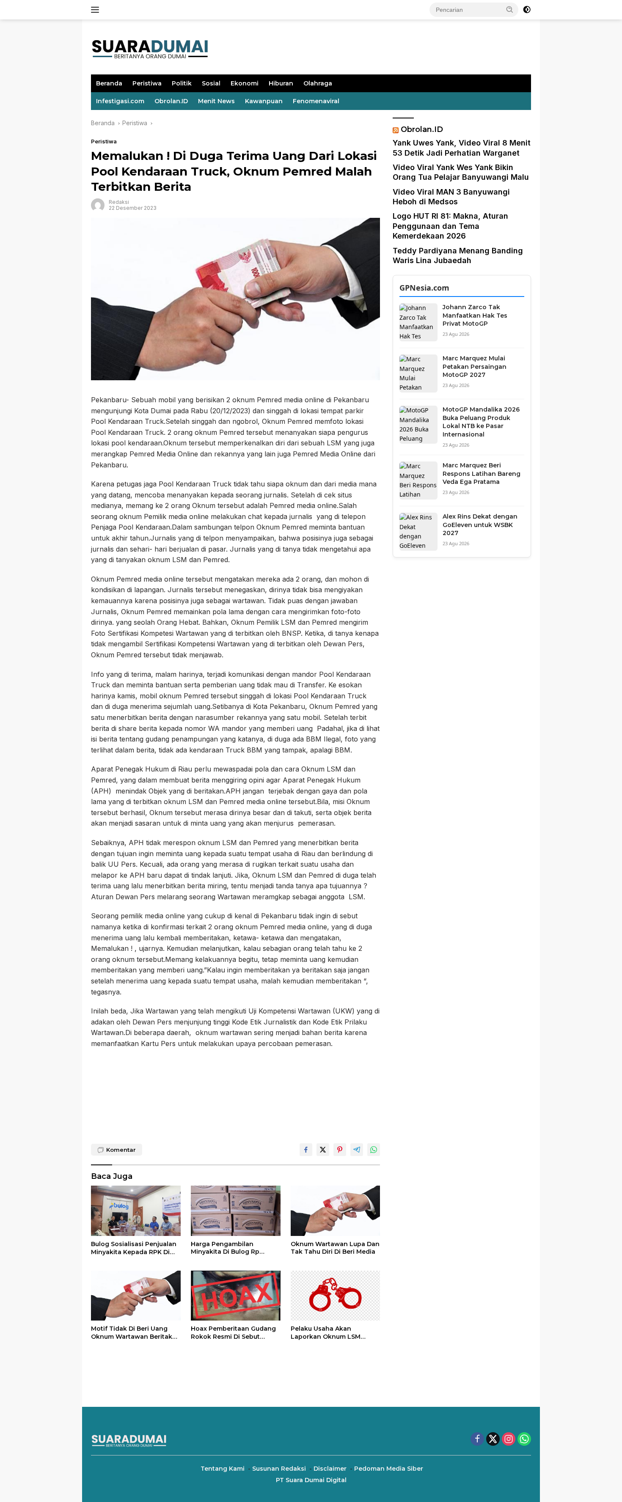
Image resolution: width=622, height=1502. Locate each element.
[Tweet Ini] (323, 1149)
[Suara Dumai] (150, 46)
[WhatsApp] (524, 1439)
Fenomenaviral (316, 101)
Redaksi (119, 202)
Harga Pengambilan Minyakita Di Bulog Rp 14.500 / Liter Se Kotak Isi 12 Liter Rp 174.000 (234, 1247)
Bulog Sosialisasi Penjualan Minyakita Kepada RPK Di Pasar (133, 1247)
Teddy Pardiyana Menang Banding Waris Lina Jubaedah (458, 255)
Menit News (216, 101)
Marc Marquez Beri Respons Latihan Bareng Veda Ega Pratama (481, 474)
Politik (182, 83)
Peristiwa (147, 83)
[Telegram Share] (356, 1149)
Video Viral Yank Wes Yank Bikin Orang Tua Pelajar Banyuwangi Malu (461, 172)
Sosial (211, 83)
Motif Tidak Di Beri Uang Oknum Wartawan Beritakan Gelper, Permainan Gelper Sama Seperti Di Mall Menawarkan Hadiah (135, 1332)
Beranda (109, 83)
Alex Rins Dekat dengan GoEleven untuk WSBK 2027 (480, 525)
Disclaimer (330, 1468)
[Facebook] (477, 1439)
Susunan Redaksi (279, 1468)
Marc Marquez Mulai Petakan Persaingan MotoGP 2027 (474, 367)
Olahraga (317, 83)
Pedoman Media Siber (388, 1468)
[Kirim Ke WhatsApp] (373, 1149)
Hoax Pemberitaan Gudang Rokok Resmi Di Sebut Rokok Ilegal (233, 1332)
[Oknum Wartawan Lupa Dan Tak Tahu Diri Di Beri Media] (335, 1211)
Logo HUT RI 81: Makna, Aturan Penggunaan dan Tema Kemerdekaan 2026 (450, 226)
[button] (509, 9)
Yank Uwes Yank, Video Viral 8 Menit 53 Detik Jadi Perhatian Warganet (462, 148)
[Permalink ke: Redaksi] (98, 204)
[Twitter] (493, 1439)
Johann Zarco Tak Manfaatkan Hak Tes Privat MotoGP (475, 316)
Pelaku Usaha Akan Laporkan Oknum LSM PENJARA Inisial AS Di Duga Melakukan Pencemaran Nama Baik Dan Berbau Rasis (333, 1332)
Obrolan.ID (171, 101)
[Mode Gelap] (527, 10)
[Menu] (96, 10)
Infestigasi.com (120, 101)
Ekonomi (245, 83)
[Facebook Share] (306, 1149)
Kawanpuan (264, 101)
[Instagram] (508, 1439)
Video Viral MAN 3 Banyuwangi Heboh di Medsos (451, 196)
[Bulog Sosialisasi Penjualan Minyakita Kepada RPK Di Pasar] (136, 1211)
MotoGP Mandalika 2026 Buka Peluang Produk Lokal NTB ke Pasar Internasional (481, 422)
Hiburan (281, 83)
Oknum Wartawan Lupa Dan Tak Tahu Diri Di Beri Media (335, 1247)
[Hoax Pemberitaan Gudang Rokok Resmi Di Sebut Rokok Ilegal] (236, 1296)
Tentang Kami (223, 1468)
